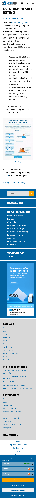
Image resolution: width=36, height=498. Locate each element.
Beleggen (10, 219)
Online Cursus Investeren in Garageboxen (17, 360)
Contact (5, 328)
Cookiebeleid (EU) (9, 347)
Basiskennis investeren (15, 216)
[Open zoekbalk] (27, 3)
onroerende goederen (20, 22)
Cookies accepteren (18, 480)
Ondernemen (11, 238)
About (5, 341)
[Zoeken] (31, 193)
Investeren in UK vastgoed (16, 229)
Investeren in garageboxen (16, 225)
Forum (5, 334)
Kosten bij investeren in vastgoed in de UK (17, 388)
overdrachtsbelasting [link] (12, 32)
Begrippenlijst (8, 350)
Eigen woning (11, 222)
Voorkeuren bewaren (18, 490)
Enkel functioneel (18, 485)
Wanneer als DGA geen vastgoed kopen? (16, 382)
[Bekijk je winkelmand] (22, 3)
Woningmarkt (12, 244)
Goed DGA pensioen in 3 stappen (14, 385)
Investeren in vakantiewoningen (18, 232)
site (7, 176)
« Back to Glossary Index (13, 18)
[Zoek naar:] (18, 193)
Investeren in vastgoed (15, 235)
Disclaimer (6, 344)
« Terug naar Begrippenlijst (15, 182)
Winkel (5, 357)
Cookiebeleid (13, 495)
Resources (6, 337)
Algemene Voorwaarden (11, 353)
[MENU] (33, 3)
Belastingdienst (19, 162)
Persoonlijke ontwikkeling (16, 241)
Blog (4, 331)
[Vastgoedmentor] (9, 3)
